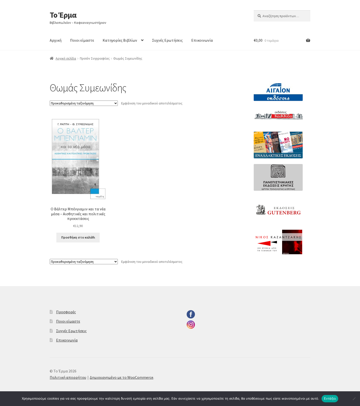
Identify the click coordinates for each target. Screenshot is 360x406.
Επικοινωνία (202, 40)
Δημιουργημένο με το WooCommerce (121, 377)
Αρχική (55, 40)
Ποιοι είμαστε (82, 40)
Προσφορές (66, 311)
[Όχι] (353, 398)
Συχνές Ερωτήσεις (167, 40)
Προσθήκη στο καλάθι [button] (78, 237)
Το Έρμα (63, 15)
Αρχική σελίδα (66, 58)
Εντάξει (330, 398)
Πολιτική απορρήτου (68, 377)
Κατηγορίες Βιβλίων (120, 40)
